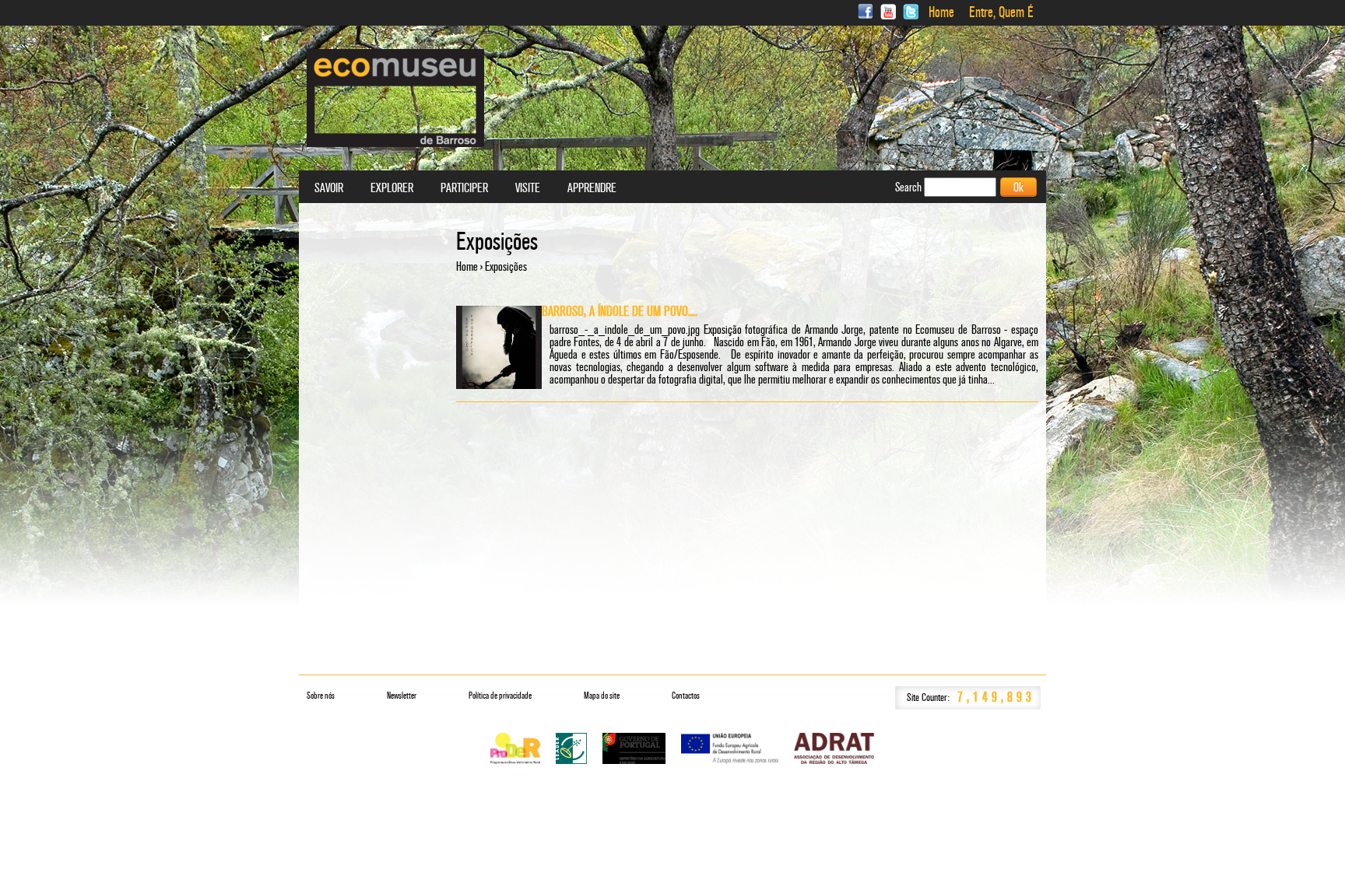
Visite (527, 188)
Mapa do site (602, 695)
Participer (464, 188)
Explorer (391, 188)
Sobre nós (321, 695)
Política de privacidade (500, 695)
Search (909, 187)
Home (941, 12)
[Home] (395, 98)
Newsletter (401, 695)
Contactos (686, 695)
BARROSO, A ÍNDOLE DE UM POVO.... (619, 311)
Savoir (328, 188)
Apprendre (591, 188)
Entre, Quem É (1001, 12)
